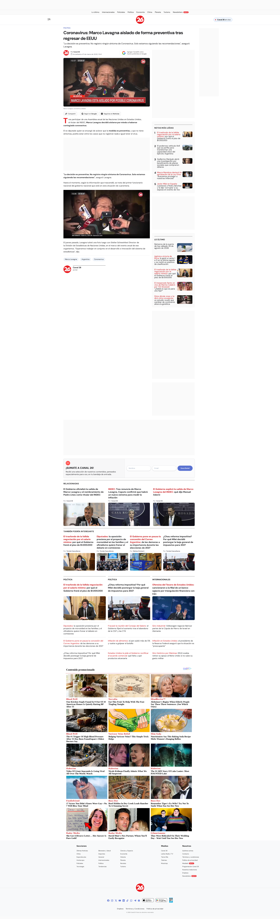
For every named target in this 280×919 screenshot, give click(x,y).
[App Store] (148, 900)
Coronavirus (99, 259)
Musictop (164, 863)
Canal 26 (76, 52)
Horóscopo (80, 860)
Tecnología (80, 866)
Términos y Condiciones (135, 909)
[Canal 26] (140, 888)
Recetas (123, 863)
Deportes (101, 854)
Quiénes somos (187, 851)
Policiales (80, 863)
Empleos (185, 873)
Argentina (85, 259)
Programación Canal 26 (190, 866)
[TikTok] (127, 900)
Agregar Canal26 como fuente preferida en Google (137, 53)
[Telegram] (135, 900)
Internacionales (161, 579)
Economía (123, 854)
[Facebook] (108, 900)
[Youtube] (120, 900)
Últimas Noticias (82, 851)
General (101, 857)
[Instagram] (112, 900)
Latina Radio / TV (167, 854)
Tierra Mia (164, 857)
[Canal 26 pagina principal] (140, 23)
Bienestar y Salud (104, 851)
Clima (78, 854)
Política (66, 28)
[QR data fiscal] (171, 902)
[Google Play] (161, 900)
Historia (123, 857)
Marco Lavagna (71, 259)
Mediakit (187, 863)
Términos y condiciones (190, 857)
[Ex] (116, 900)
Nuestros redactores (189, 870)
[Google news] (139, 900)
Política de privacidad (190, 860)
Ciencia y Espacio (126, 851)
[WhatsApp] (131, 900)
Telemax (164, 860)
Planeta (123, 860)
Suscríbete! (185, 468)
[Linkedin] (123, 900)
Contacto (185, 854)
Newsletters (189, 876)
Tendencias (102, 866)
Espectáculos (81, 857)
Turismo (123, 866)
